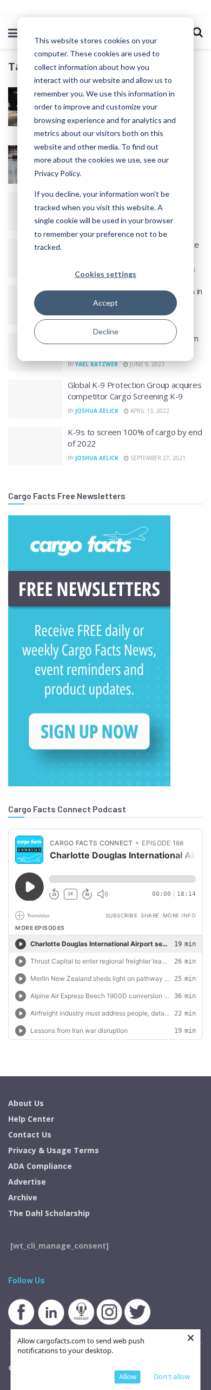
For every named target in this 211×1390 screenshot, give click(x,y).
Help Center (31, 1119)
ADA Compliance (40, 1166)
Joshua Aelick (96, 411)
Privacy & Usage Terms (53, 1150)
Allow (127, 1376)
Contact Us (29, 1134)
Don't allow (172, 1376)
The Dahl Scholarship (49, 1213)
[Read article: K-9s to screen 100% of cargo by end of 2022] (35, 446)
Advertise (27, 1181)
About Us (26, 1103)
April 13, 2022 (149, 411)
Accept (105, 302)
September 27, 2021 (157, 458)
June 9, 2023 (146, 364)
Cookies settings (105, 274)
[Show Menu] (13, 32)
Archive (22, 1197)
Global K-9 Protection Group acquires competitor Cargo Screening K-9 (134, 390)
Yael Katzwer (96, 364)
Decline (105, 331)
